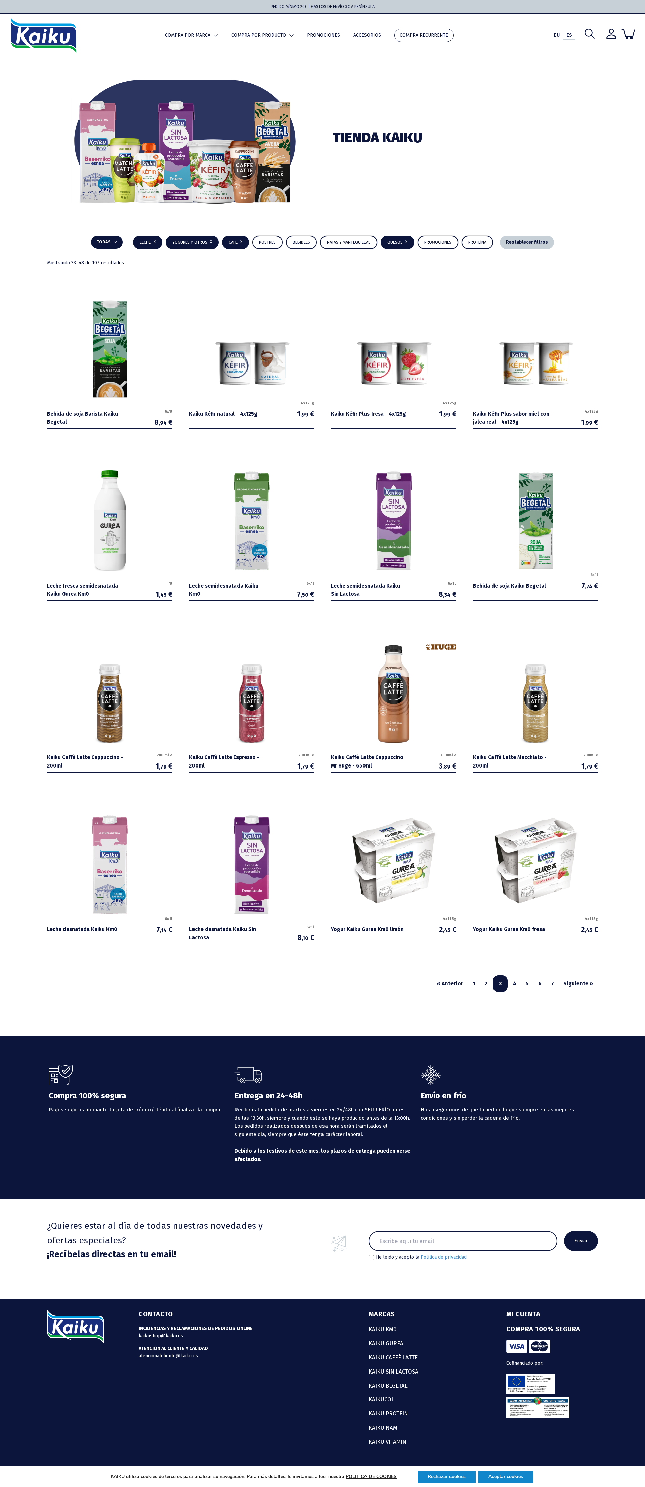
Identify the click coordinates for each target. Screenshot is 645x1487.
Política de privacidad (444, 1257)
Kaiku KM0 (383, 1329)
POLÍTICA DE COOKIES (371, 1476)
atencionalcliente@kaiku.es (168, 1356)
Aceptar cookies (505, 1476)
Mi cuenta (523, 1314)
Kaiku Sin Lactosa (393, 1371)
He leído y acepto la (421, 1257)
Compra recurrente (424, 35)
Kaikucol (381, 1399)
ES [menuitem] (569, 35)
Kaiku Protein (388, 1413)
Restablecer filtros (527, 242)
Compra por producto (258, 35)
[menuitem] (557, 35)
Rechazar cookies (447, 1476)
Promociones (323, 35)
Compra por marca (187, 35)
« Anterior (450, 983)
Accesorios (367, 35)
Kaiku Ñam (383, 1427)
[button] (301, 242)
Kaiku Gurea (386, 1343)
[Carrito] (628, 34)
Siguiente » (578, 983)
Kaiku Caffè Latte (393, 1357)
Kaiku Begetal (388, 1385)
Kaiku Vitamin (387, 1441)
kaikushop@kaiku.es (161, 1336)
